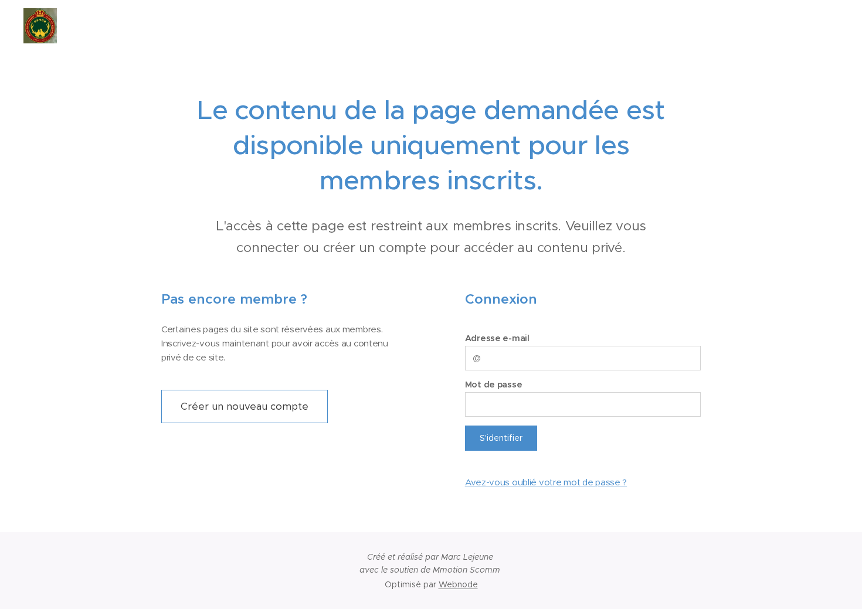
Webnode (458, 584)
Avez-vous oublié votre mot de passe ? (546, 482)
